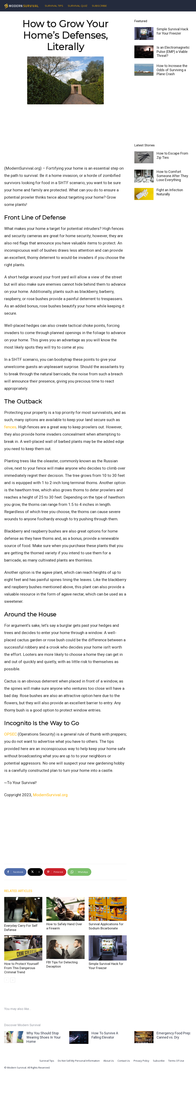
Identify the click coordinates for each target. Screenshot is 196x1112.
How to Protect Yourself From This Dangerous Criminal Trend (21, 968)
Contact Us (124, 1060)
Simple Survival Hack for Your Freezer (172, 31)
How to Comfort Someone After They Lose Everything (172, 176)
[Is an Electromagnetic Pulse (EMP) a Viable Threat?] (144, 51)
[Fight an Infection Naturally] (144, 194)
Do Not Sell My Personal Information (79, 1060)
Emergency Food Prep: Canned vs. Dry (174, 1035)
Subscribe (99, 5)
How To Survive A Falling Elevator (104, 1035)
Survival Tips (54, 5)
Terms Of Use (176, 1060)
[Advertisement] (65, 134)
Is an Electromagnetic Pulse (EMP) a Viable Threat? (173, 51)
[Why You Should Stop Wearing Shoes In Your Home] (13, 1037)
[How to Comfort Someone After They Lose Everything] (144, 176)
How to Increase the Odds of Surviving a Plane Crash (172, 70)
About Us (108, 1060)
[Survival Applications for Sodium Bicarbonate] (108, 909)
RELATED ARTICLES (18, 891)
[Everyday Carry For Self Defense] (23, 909)
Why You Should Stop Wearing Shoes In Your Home (43, 1037)
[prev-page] (6, 980)
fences (10, 427)
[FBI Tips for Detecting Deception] (65, 947)
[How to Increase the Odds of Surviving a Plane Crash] (144, 70)
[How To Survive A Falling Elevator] (78, 1037)
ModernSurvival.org (50, 795)
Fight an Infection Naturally (170, 192)
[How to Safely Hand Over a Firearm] (65, 909)
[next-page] (12, 980)
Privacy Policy (141, 1060)
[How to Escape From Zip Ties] (144, 157)
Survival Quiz (77, 5)
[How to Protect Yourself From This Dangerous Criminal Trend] (23, 948)
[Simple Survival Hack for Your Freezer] (108, 948)
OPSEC (10, 734)
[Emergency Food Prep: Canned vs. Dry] (144, 1037)
